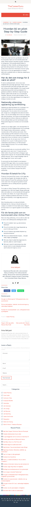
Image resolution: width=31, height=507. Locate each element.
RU (18, 500)
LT (5, 500)
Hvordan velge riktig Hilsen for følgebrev (13, 466)
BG (2, 498)
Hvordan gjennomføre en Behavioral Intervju (14, 439)
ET (12, 498)
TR (14, 502)
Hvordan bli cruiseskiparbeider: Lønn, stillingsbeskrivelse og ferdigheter (15, 310)
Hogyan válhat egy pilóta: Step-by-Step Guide (7, 323)
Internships (6, 403)
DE (19, 498)
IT (29, 498)
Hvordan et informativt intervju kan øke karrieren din (16, 464)
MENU (26, 15)
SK (20, 500)
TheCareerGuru (15, 6)
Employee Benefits (8, 400)
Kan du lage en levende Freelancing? (12, 472)
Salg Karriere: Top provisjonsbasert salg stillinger (15, 447)
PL (12, 500)
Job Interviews (7, 406)
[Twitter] (18, 283)
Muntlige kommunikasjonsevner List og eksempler (15, 469)
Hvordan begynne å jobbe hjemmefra (12, 444)
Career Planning (10, 316)
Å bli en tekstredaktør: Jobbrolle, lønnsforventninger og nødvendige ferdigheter (15, 305)
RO (15, 500)
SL (23, 500)
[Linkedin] (13, 283)
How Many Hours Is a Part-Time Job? (12, 442)
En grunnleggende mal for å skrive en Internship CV (16, 436)
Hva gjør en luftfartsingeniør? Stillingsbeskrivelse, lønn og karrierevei (14, 300)
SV (28, 500)
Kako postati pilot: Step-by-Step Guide (23, 323)
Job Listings (6, 408)
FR (16, 498)
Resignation (6, 419)
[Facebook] (15, 283)
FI (14, 498)
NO (8, 500)
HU (27, 498)
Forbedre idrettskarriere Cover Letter (12, 434)
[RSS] (15, 1)
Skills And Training (8, 422)
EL (21, 498)
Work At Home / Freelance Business (12, 424)
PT (10, 500)
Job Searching (7, 414)
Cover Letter (6, 395)
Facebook (7, 291)
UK (17, 502)
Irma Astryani (6, 330)
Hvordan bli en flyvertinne (9, 457)
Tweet (13, 291)
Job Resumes (6, 411)
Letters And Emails (8, 416)
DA (7, 498)
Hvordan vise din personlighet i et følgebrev (14, 488)
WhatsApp (20, 291)
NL (9, 498)
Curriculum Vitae (7, 398)
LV (3, 500)
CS (5, 498)
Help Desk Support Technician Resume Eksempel (15, 431)
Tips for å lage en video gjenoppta (11, 454)
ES (25, 500)
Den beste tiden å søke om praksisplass (13, 490)
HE (24, 498)
